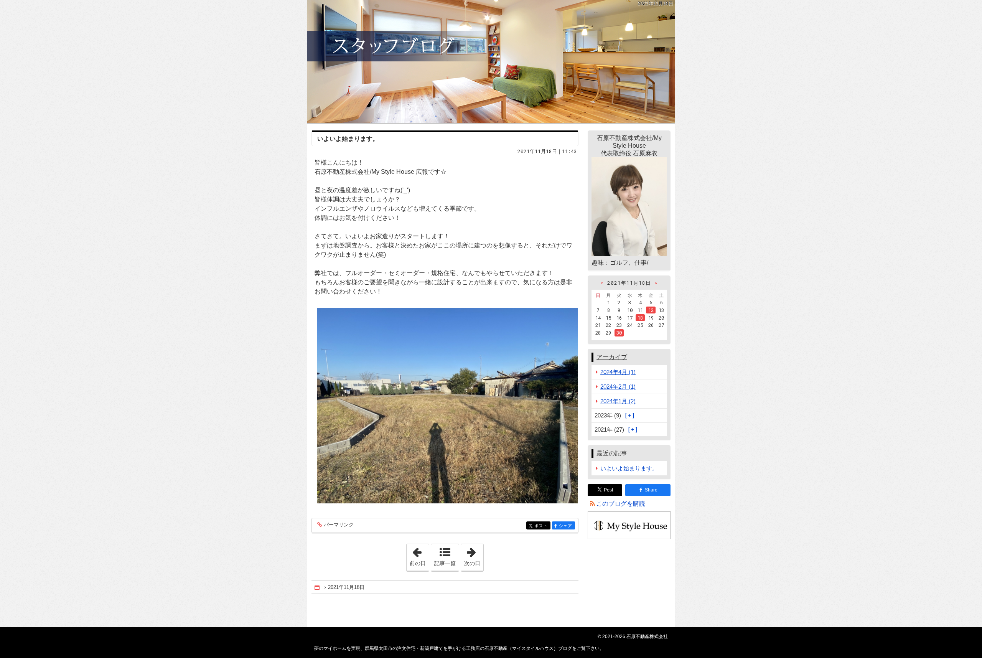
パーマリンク (339, 525)
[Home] (318, 587)
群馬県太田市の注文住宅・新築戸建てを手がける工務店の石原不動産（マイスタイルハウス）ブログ (491, 61)
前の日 (419, 555)
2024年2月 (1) (618, 386)
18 (640, 318)
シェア (567, 525)
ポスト (542, 525)
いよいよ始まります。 (348, 138)
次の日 (473, 555)
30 (619, 333)
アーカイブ (611, 357)
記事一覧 (445, 563)
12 (651, 310)
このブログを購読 (620, 503)
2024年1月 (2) (618, 401)
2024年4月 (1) (618, 372)
